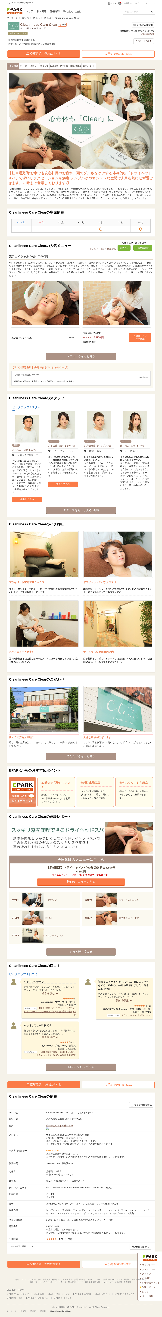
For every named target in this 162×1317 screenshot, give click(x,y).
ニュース (98, 1279)
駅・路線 (42, 11)
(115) (75, 66)
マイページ (150, 3)
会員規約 (46, 1279)
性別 (112, 3)
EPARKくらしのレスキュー (38, 1298)
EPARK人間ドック (103, 1294)
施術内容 (54, 11)
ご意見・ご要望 (73, 11)
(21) (54, 66)
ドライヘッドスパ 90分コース (136, 1015)
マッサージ (12, 18)
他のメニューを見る (82, 881)
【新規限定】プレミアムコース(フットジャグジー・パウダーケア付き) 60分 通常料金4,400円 (50, 1011)
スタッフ (146, 1274)
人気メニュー (148, 1269)
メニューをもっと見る (81, 356)
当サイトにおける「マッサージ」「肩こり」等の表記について (56, 1282)
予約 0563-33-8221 (119, 53)
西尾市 (36, 18)
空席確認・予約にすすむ (45, 53)
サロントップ (148, 1265)
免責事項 (127, 1282)
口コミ (145, 1291)
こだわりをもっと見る (81, 756)
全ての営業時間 (147, 34)
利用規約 (55, 1279)
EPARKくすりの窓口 (82, 1294)
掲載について (20, 1279)
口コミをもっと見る (81, 1066)
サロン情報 (147, 1296)
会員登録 (128, 3)
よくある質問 (66, 1279)
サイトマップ (107, 1282)
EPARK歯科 (39, 1294)
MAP (64, 25)
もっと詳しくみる (81, 951)
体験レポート (148, 1287)
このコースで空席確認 (140, 337)
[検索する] (152, 11)
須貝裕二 (25, 449)
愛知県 (25, 18)
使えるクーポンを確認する (102, 249)
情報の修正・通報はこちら (22, 1246)
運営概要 (118, 1282)
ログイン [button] (124, 248)
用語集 (127, 1279)
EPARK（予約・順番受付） (18, 1294)
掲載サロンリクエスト (112, 1279)
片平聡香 (63, 445)
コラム (90, 1279)
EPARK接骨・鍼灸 (14, 1298)
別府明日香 (99, 445)
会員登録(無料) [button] (142, 248)
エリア (29, 11)
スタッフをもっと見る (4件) (81, 510)
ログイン (139, 3)
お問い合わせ (79, 1279)
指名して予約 (27, 499)
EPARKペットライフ (62, 1298)
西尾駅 (47, 18)
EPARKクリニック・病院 (58, 1294)
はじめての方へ (34, 1279)
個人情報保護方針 (92, 1282)
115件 (142, 41)
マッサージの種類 (138, 1279)
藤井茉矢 (132, 445)
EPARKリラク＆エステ (14, 11)
